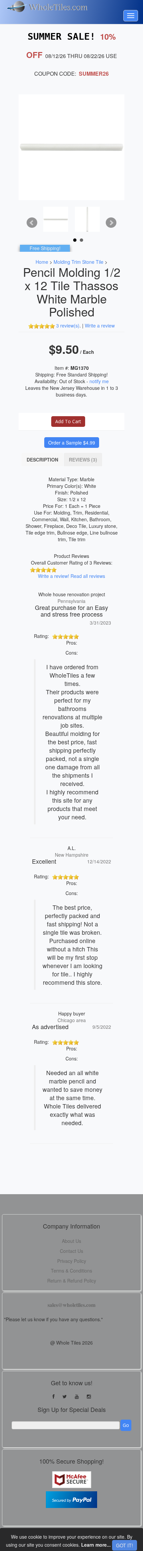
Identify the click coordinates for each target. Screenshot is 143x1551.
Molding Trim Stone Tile (78, 261)
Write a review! (53, 576)
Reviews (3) (83, 459)
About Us (71, 1241)
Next (111, 222)
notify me (99, 381)
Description (42, 459)
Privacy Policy (71, 1261)
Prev (32, 222)
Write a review (100, 325)
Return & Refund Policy (71, 1280)
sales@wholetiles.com (71, 1305)
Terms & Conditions (71, 1270)
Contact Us (71, 1251)
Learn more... (96, 1544)
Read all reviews (88, 576)
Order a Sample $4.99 (71, 442)
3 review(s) (67, 325)
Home (42, 261)
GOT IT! (124, 1545)
